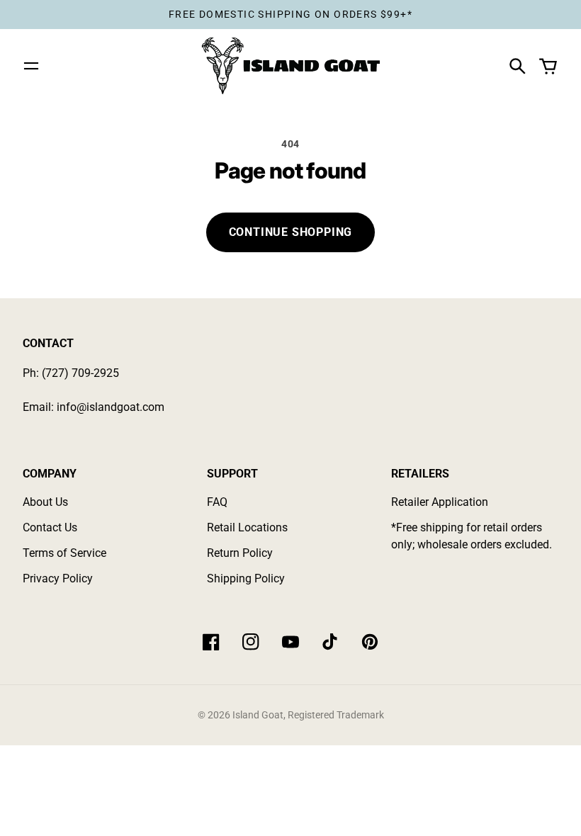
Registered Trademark (336, 715)
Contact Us (50, 527)
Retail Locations (247, 527)
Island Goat (257, 715)
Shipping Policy (246, 578)
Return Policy (240, 553)
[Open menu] (31, 66)
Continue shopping (291, 232)
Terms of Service (64, 553)
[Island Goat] (290, 66)
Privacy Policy (58, 578)
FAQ (217, 502)
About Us (45, 502)
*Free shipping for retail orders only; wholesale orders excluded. (471, 536)
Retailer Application (439, 502)
